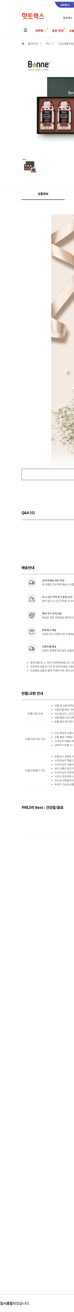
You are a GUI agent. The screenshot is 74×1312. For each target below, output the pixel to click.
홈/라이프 (33, 43)
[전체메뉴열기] (25, 30)
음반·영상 (58, 30)
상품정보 (43, 193)
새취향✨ (41, 30)
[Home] (23, 43)
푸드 (48, 43)
